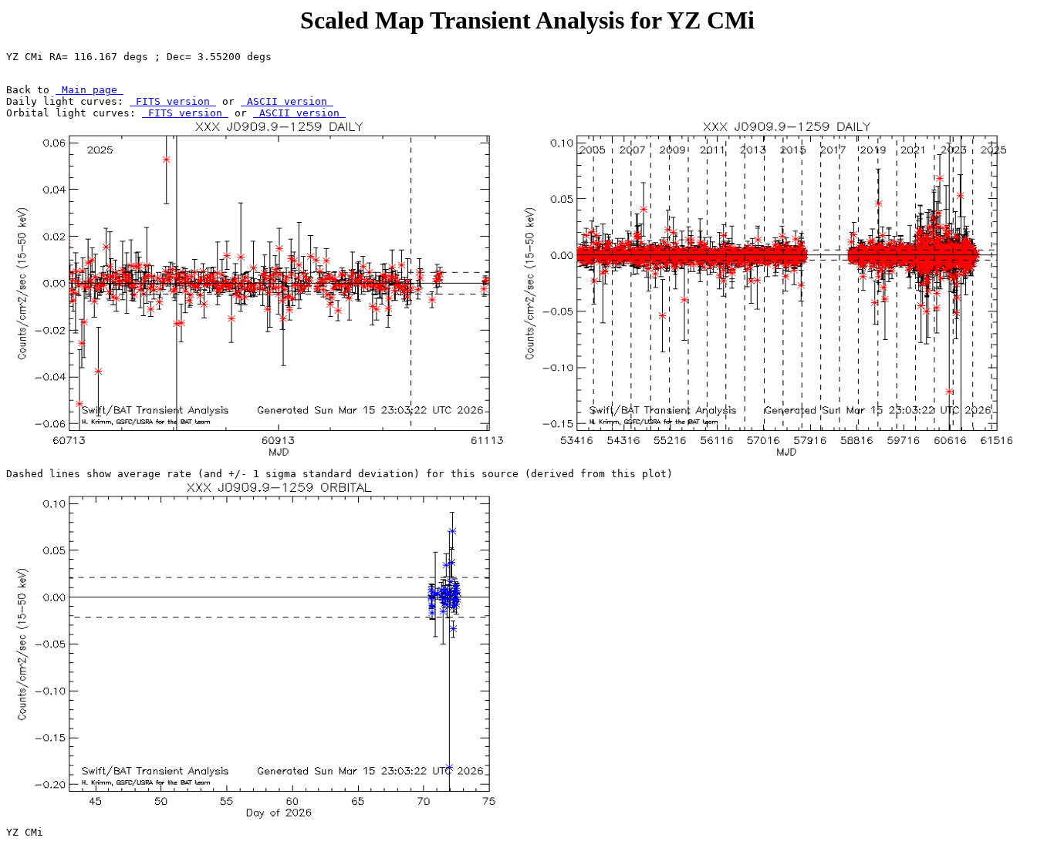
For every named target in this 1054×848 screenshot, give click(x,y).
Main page (89, 90)
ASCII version (287, 101)
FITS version (173, 101)
